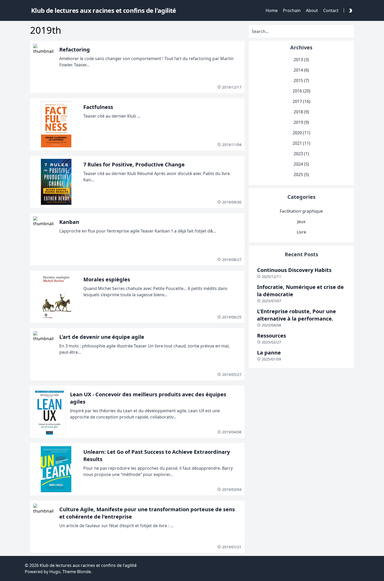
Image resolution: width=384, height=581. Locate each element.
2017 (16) (301, 101)
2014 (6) (301, 70)
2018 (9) (301, 112)
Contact (331, 10)
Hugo (54, 571)
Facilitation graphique (301, 211)
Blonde (84, 571)
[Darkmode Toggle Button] (349, 10)
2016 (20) (301, 91)
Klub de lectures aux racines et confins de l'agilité (88, 565)
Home (272, 10)
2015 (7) (301, 80)
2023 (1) (301, 153)
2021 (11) (301, 143)
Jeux (301, 221)
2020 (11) (301, 133)
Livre (301, 232)
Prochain (292, 10)
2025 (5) (301, 174)
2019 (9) (301, 122)
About (312, 10)
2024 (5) (301, 164)
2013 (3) (301, 59)
